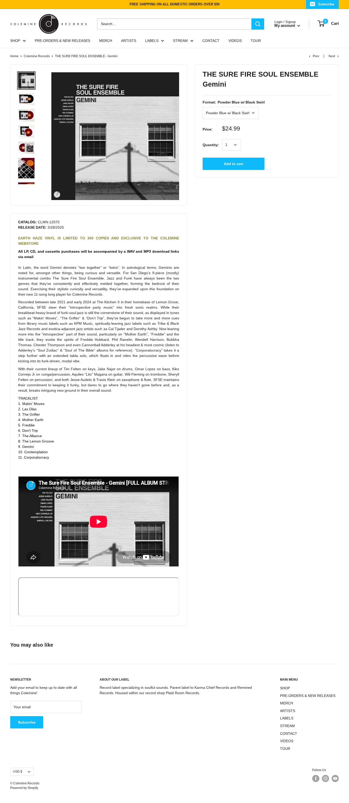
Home (14, 56)
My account (285, 25)
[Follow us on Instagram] (325, 778)
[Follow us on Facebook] (315, 778)
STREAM (180, 41)
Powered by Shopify (24, 788)
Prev (316, 56)
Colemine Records (37, 56)
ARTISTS (128, 41)
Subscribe (326, 4)
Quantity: (211, 145)
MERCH (105, 41)
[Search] (257, 23)
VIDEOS (235, 41)
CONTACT (210, 41)
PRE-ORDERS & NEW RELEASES (62, 41)
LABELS (151, 41)
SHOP (15, 41)
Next (332, 56)
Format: (234, 102)
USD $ (17, 771)
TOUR (256, 41)
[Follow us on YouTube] (335, 778)
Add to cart (233, 164)
